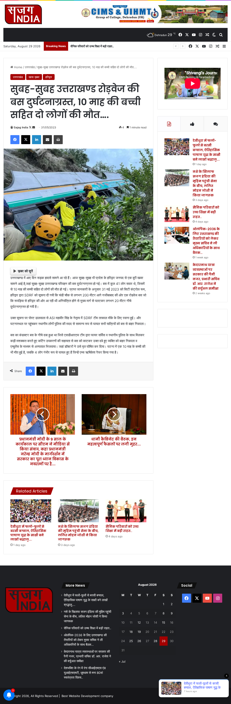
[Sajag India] (23, 14)
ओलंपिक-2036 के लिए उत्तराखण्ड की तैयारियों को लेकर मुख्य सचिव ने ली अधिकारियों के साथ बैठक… (206, 241)
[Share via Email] (47, 139)
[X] (25, 139)
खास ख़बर (34, 77)
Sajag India (21, 127)
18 (131, 632)
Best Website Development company (87, 696)
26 (139, 641)
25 (131, 641)
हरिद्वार (48, 77)
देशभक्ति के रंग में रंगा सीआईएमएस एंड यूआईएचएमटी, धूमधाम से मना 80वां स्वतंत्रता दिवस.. (85, 672)
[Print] (58, 139)
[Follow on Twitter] (30, 127)
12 (139, 622)
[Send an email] (33, 127)
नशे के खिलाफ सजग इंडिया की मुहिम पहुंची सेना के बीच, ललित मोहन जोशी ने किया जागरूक (78, 533)
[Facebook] (14, 139)
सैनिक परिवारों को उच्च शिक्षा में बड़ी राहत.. (92, 46)
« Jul (122, 661)
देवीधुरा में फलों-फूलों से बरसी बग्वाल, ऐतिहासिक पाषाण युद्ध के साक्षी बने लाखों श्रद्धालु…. (28, 533)
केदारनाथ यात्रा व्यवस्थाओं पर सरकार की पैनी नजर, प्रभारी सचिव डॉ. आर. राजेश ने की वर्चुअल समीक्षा (206, 277)
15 (163, 622)
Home (17, 67)
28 (155, 641)
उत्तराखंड (30, 67)
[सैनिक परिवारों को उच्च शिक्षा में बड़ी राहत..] (126, 510)
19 (139, 632)
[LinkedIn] (36, 139)
